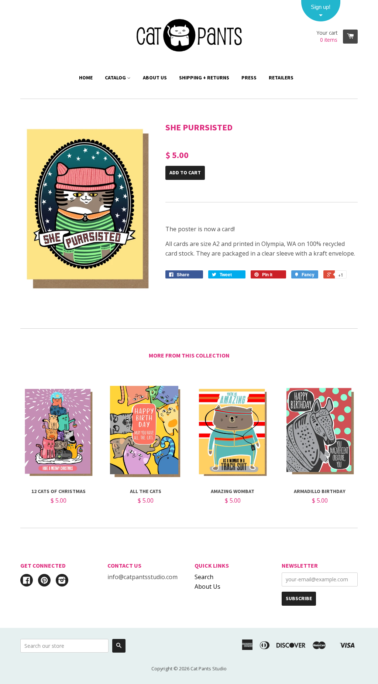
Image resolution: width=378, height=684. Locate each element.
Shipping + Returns (204, 77)
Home (86, 77)
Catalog (116, 77)
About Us (155, 77)
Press (249, 77)
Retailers (281, 77)
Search (204, 577)
